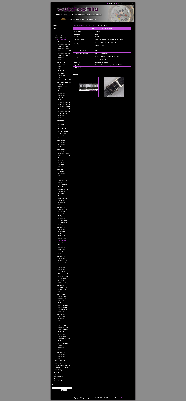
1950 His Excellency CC (64, 80)
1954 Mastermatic (62, 222)
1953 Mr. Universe (62, 198)
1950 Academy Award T (63, 46)
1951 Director (60, 122)
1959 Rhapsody (61, 345)
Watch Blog (57, 379)
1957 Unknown (61, 292)
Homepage (111, 3)
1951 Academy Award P (63, 104)
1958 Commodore (62, 303)
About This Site (58, 381)
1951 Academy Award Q (63, 106)
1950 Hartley (60, 77)
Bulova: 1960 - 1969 (60, 361)
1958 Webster (61, 323)
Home (74, 25)
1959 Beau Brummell (63, 327)
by (66, 392)
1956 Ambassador (62, 260)
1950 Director (60, 68)
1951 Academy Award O (63, 102)
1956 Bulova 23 (61, 263)
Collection (81, 25)
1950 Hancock (61, 75)
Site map (119, 3)
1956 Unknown (61, 269)
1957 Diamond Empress (63, 283)
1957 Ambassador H (62, 276)
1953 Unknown (61, 205)
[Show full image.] (89, 87)
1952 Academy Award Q (63, 156)
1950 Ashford (60, 57)
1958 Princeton (61, 316)
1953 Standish (61, 202)
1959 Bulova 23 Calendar (64, 338)
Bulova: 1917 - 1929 (60, 33)
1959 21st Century (62, 325)
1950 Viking (60, 97)
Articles (56, 374)
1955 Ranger (60, 251)
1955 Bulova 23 (61, 238)
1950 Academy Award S (63, 44)
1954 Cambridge (61, 211)
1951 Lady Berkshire (62, 131)
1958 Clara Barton (62, 301)
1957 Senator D (61, 289)
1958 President (61, 312)
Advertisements (58, 376)
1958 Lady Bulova (62, 309)
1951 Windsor (61, 151)
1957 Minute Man (62, 287)
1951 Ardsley (60, 115)
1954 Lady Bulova (62, 220)
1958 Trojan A (61, 321)
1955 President (61, 249)
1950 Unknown (61, 91)
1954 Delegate (61, 218)
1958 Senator (60, 318)
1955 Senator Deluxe (63, 254)
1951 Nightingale (61, 133)
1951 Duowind (61, 124)
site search (61, 392)
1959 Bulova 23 (61, 336)
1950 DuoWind (61, 71)
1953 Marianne (61, 191)
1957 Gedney (60, 285)
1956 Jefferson (61, 265)
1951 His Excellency (62, 129)
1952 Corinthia (61, 162)
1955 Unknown (61, 256)
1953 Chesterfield (62, 184)
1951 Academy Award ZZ (64, 111)
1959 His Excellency (62, 343)
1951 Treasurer (61, 140)
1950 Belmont (61, 62)
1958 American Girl (62, 294)
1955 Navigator (61, 247)
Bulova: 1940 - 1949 (60, 37)
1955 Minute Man (62, 245)
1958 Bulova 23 (61, 296)
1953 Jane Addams (62, 189)
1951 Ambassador (62, 113)
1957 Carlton (60, 280)
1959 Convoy (60, 341)
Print (131, 3)
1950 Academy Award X (63, 53)
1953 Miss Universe (62, 196)
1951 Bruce (60, 118)
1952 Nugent (60, 171)
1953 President (61, 200)
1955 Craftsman (61, 240)
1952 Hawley (60, 169)
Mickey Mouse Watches (61, 367)
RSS (126, 3)
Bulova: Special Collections (62, 365)
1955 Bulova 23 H (62, 236)
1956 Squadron (61, 267)
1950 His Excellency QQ (64, 82)
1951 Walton (60, 147)
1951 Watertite (61, 149)
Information (57, 372)
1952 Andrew (60, 158)
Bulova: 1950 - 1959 (91, 25)
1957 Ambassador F (62, 274)
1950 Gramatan (61, 73)
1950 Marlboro (61, 84)
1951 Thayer (60, 135)
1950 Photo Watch (62, 86)
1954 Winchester (61, 234)
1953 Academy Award (63, 178)
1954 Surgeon (61, 225)
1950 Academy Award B (63, 42)
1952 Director (60, 164)
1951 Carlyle (60, 120)
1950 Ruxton (60, 89)
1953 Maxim (60, 193)
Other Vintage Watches (61, 370)
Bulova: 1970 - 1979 (60, 363)
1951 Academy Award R (63, 109)
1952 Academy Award (63, 153)
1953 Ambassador (62, 180)
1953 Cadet (60, 182)
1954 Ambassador (62, 209)
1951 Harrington (61, 126)
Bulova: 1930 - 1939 (60, 35)
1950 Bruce (60, 66)
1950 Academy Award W (64, 51)
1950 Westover (61, 100)
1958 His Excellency (62, 305)
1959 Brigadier (61, 334)
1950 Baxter (60, 60)
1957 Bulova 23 (61, 278)
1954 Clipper (60, 216)
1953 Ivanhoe (60, 187)
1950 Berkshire (61, 64)
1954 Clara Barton (62, 213)
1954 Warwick (61, 231)
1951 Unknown (61, 142)
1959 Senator (60, 347)
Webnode (119, 398)
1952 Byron (60, 160)
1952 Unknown (61, 173)
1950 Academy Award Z (63, 55)
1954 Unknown (61, 227)
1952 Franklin (60, 167)
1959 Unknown (61, 350)
